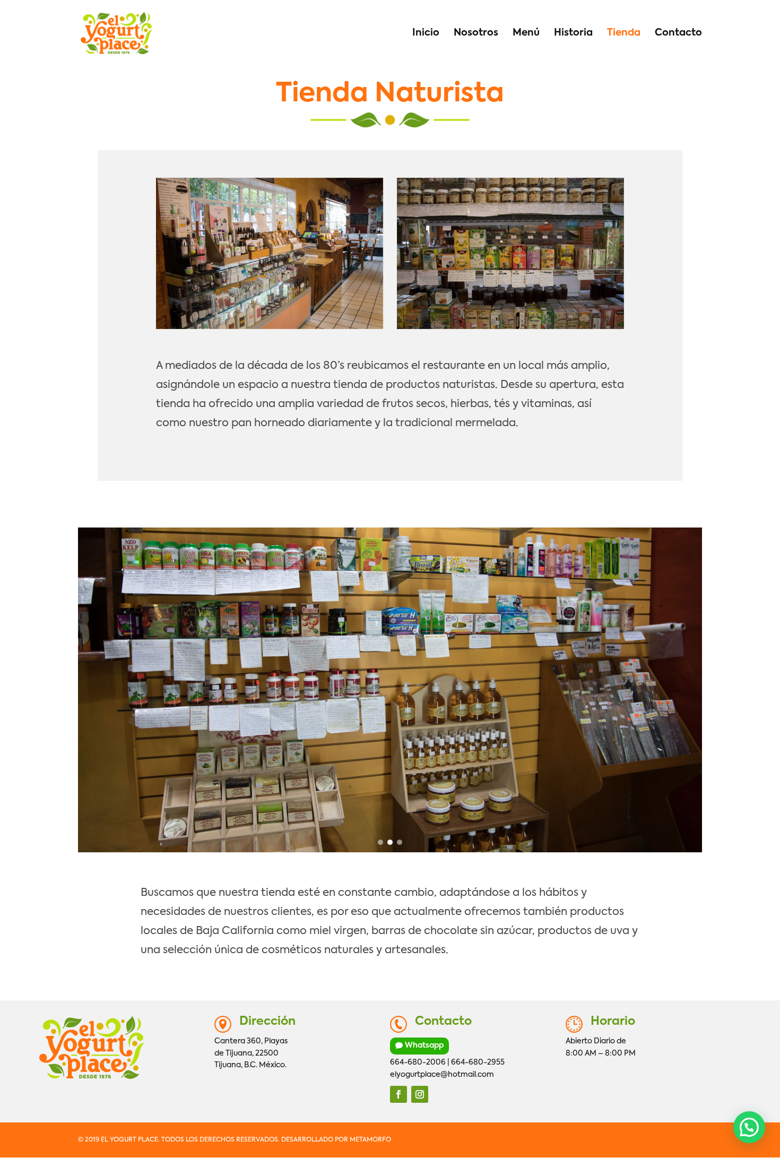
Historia (573, 33)
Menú (526, 33)
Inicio (425, 33)
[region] (390, 690)
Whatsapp (424, 1045)
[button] (380, 842)
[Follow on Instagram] (419, 1094)
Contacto (678, 33)
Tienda (623, 33)
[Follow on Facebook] (398, 1094)
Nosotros (476, 33)
